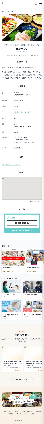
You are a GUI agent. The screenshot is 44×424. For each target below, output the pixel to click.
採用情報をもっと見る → (22, 379)
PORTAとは (6, 411)
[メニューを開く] (40, 4)
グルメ (7, 11)
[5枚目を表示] (25, 38)
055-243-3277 (22, 112)
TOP (3, 11)
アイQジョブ (19, 339)
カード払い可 (15, 45)
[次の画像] (39, 27)
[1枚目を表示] (18, 38)
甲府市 (6, 45)
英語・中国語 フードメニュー (11, 165)
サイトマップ (16, 411)
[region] (22, 27)
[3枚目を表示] (22, 38)
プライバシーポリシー (22, 414)
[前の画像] (5, 27)
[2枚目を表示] (19, 38)
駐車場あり (31, 45)
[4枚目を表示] (24, 38)
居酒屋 (23, 45)
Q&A (23, 411)
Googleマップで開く (35, 201)
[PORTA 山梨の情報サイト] (7, 4)
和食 (38, 45)
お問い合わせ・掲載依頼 (34, 411)
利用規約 (10, 414)
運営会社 (33, 414)
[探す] (36, 4)
